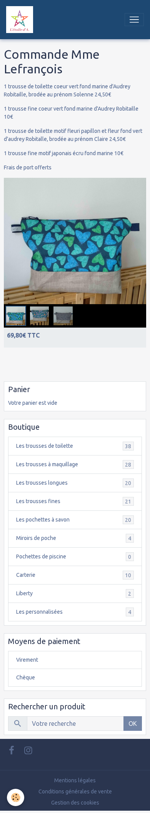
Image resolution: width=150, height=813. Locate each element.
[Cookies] (15, 797)
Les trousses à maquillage (73, 464)
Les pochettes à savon (73, 520)
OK (132, 723)
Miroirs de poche (73, 538)
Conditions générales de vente (75, 791)
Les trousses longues (73, 483)
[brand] (21, 19)
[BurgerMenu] (134, 19)
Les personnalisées (73, 612)
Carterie (73, 575)
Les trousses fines (73, 501)
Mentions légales (75, 780)
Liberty (73, 593)
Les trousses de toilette (73, 446)
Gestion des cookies (75, 803)
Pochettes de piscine (73, 556)
